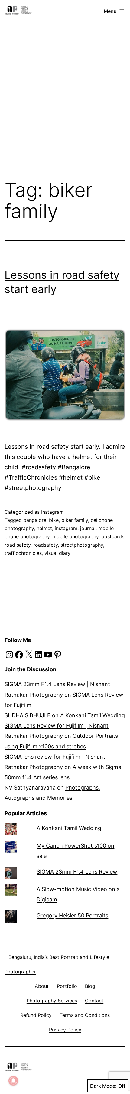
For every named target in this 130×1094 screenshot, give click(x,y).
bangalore (34, 520)
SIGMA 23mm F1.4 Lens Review (77, 871)
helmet (44, 528)
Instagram (52, 512)
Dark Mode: (103, 1086)
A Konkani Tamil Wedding (92, 715)
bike (54, 520)
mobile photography (75, 536)
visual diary (57, 553)
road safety (18, 545)
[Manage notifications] (13, 1081)
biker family (74, 520)
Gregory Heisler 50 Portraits (72, 915)
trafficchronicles (23, 553)
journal (88, 528)
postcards (112, 536)
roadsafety (45, 545)
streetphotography (81, 545)
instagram (66, 528)
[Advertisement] (65, 84)
